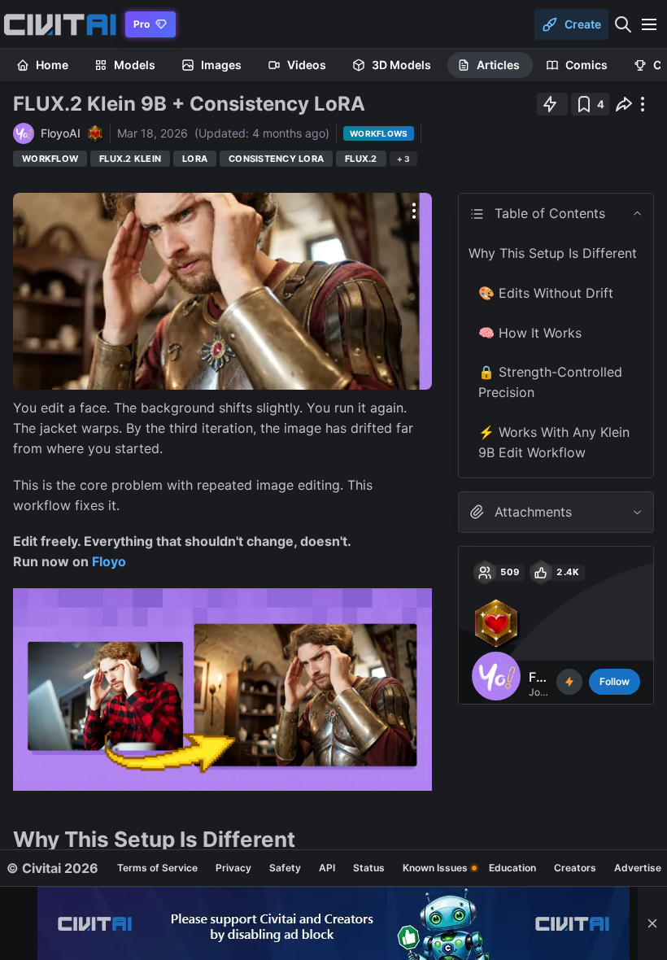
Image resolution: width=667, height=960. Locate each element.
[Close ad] (652, 923)
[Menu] (649, 24)
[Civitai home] (59, 24)
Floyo (109, 561)
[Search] (623, 24)
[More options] (414, 210)
